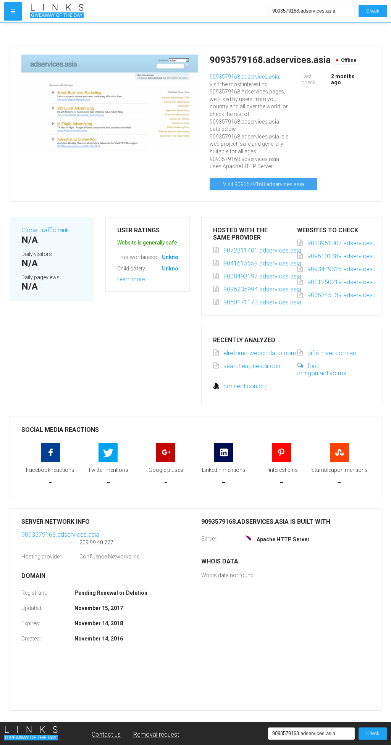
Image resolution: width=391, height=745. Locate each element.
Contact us (106, 734)
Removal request (156, 734)
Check (373, 11)
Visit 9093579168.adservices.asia (263, 184)
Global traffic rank (45, 230)
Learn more (131, 279)
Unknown (173, 257)
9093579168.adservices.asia (244, 77)
